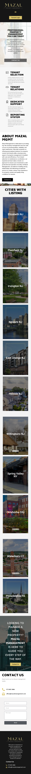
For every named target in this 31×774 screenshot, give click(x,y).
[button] (15, 12)
